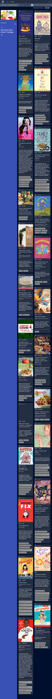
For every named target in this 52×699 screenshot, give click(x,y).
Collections (12, 1)
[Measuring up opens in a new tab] (25, 568)
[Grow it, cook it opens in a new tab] (25, 366)
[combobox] (25, 5)
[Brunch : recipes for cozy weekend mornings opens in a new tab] (42, 398)
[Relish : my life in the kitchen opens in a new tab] (42, 436)
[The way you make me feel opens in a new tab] (25, 128)
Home (8, 1)
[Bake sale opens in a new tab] (42, 24)
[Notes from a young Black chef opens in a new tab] (25, 630)
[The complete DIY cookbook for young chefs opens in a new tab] (42, 616)
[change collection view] (48, 8)
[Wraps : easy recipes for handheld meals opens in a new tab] (25, 198)
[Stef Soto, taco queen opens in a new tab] (42, 79)
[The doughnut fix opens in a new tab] (25, 510)
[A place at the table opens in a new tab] (42, 559)
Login (49, 1)
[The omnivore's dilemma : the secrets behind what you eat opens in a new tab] (25, 24)
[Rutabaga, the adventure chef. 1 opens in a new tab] (25, 456)
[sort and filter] (45, 8)
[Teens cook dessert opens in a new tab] (42, 301)
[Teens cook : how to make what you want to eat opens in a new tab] (25, 235)
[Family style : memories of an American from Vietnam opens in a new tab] (42, 140)
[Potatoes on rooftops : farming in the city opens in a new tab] (25, 83)
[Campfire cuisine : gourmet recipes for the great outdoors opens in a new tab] (25, 329)
